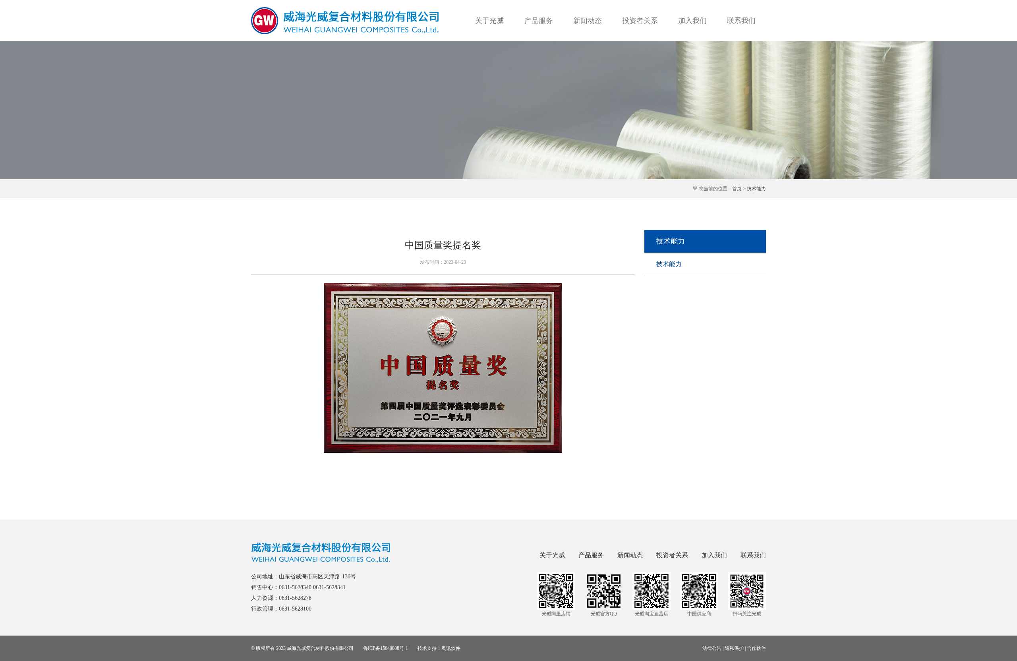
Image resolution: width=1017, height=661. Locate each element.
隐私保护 (734, 648)
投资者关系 (640, 21)
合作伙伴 (756, 648)
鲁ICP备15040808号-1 (385, 648)
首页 (737, 188)
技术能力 (756, 188)
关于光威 (489, 21)
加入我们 (692, 21)
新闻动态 (587, 21)
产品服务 (538, 21)
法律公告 (711, 648)
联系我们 (741, 21)
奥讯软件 (450, 648)
